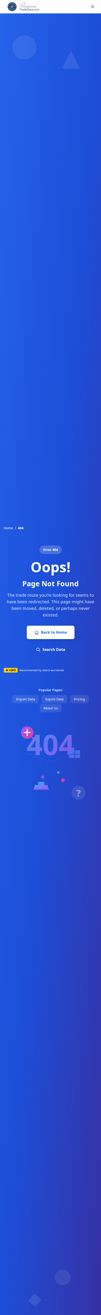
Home (8, 528)
